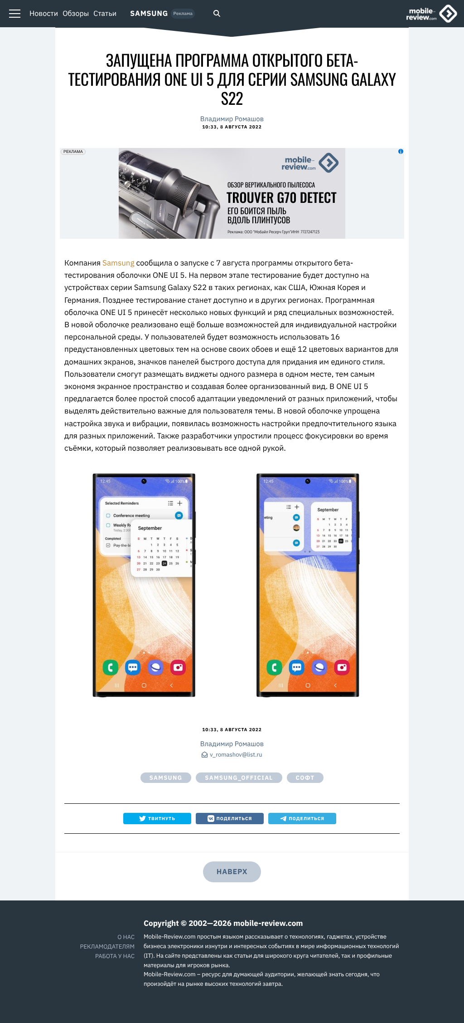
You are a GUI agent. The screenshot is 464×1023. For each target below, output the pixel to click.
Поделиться (234, 818)
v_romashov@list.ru (236, 755)
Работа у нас (115, 956)
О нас (126, 937)
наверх (232, 871)
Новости (43, 13)
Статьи (104, 13)
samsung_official (239, 778)
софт (305, 778)
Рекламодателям (107, 946)
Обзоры (76, 13)
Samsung (149, 13)
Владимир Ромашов (232, 119)
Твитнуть (161, 818)
